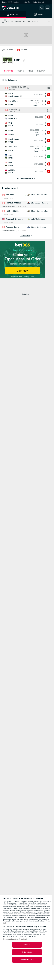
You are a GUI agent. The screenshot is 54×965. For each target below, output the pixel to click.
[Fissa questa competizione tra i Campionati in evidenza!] (28, 88)
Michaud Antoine (13, 203)
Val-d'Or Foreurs (38, 219)
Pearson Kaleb (12, 227)
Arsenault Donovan (14, 219)
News (30, 71)
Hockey (9, 50)
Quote (20, 71)
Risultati (41, 71)
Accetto (27, 945)
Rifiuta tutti (27, 952)
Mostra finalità (27, 960)
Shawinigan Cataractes (41, 203)
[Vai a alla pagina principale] (15, 8)
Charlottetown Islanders (41, 195)
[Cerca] (41, 7)
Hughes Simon (12, 211)
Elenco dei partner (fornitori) (15, 939)
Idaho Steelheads (38, 227)
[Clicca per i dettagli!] (26, 94)
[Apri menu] (47, 7)
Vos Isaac (10, 195)
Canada (25, 50)
